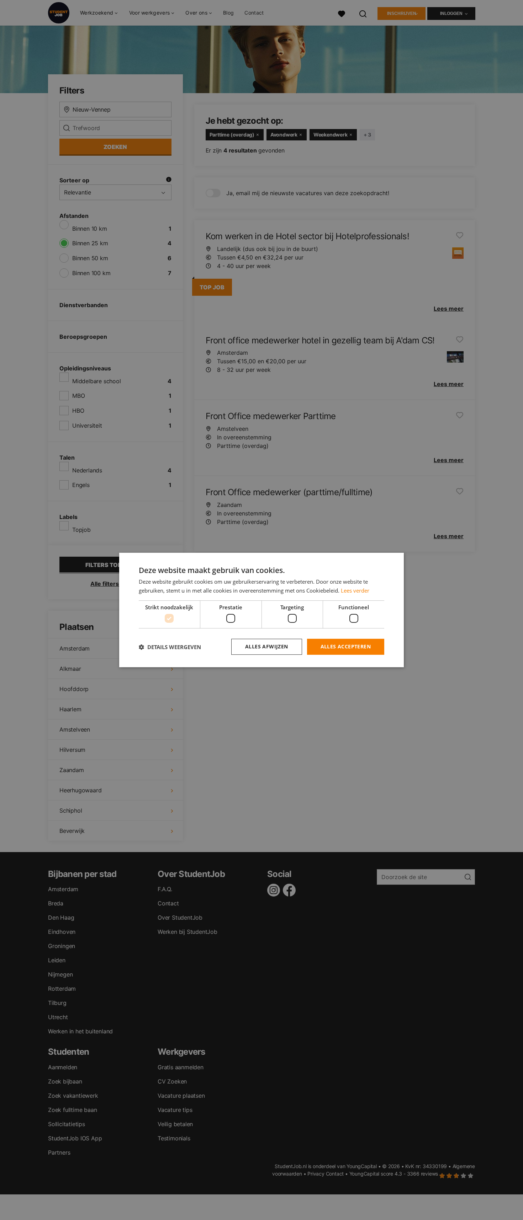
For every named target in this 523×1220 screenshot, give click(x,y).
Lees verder (355, 590)
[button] (170, 647)
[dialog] (261, 610)
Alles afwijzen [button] (266, 646)
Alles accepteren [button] (346, 646)
